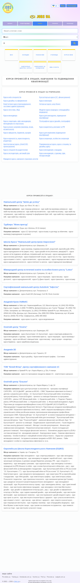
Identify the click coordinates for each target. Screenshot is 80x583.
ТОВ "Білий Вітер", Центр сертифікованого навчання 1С (31, 367)
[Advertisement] (40, 177)
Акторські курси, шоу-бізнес (50, 104)
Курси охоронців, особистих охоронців (54, 138)
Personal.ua (50, 577)
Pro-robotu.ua (6, 577)
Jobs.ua (16, 581)
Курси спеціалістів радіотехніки (15, 150)
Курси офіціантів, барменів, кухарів (17, 133)
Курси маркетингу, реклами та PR (52, 127)
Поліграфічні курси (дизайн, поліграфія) (54, 121)
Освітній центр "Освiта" (15, 327)
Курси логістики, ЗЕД (11, 110)
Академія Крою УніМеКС (16, 302)
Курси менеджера (10, 115)
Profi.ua (43, 577)
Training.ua (15, 577)
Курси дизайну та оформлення (15, 101)
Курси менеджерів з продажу (50, 150)
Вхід (63, 6)
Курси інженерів (45, 101)
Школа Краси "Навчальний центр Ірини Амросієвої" (29, 242)
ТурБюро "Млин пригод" (16, 224)
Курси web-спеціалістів (12, 97)
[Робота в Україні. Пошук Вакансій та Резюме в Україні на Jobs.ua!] (7, 8)
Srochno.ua (36, 577)
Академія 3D (10, 349)
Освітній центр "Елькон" (16, 382)
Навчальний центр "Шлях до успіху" (22, 202)
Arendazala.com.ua (25, 577)
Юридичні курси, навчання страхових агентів (20, 159)
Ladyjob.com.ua (60, 577)
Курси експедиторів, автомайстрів (16, 153)
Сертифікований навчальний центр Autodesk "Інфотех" (31, 287)
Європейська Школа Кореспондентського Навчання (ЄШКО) (34, 449)
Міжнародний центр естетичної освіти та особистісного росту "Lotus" (38, 270)
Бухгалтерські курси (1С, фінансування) (54, 97)
